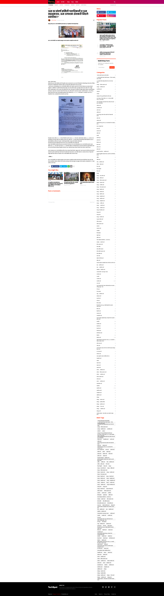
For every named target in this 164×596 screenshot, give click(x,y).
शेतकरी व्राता (106, 330)
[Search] (114, 2)
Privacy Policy (107, 594)
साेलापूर (68, 1)
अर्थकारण (106, 91)
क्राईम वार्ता (106, 139)
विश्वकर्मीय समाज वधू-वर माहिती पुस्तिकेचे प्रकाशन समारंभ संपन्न (106, 306)
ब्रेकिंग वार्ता (106, 237)
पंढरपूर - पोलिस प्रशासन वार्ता (106, 180)
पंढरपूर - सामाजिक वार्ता (106, 198)
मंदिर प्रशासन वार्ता (106, 244)
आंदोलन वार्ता (106, 105)
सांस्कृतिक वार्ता (106, 392)
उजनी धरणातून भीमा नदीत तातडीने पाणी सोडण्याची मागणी (106, 115)
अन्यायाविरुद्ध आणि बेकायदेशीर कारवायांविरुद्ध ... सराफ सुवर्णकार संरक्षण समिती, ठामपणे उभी (107, 46)
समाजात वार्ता (106, 353)
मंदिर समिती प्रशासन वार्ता (106, 251)
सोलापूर (106, 397)
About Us (100, 594)
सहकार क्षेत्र (106, 362)
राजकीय (106, 276)
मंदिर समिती (106, 246)
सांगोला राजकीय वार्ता (106, 376)
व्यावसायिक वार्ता (106, 315)
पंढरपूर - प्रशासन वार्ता (106, 182)
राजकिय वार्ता (106, 274)
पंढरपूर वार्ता (106, 212)
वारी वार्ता (106, 300)
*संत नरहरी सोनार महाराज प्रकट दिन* (87, 183)
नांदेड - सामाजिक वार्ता (106, 161)
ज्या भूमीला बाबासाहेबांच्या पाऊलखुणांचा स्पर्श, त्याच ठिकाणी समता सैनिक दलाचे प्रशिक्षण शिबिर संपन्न (55, 184)
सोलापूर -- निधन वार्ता (106, 406)
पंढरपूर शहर (106, 214)
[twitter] (106, 587)
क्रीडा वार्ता (106, 149)
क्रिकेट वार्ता (106, 142)
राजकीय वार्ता (106, 278)
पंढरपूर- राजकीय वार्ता (106, 216)
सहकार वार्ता (106, 365)
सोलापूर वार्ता (106, 410)
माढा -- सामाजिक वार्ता (106, 267)
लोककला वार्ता (106, 295)
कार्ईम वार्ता (106, 133)
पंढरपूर (72, 1)
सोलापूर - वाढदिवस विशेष (106, 401)
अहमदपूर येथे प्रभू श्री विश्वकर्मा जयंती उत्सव (106, 96)
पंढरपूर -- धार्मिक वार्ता (106, 203)
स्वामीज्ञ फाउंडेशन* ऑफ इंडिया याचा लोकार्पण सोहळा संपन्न (106, 414)
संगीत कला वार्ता (106, 343)
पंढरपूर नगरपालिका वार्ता (106, 209)
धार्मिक (106, 157)
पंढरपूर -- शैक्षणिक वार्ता (106, 207)
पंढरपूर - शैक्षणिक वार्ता (106, 193)
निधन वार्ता (106, 166)
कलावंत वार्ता (106, 130)
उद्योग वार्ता (106, 118)
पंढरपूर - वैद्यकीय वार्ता (106, 189)
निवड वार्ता (106, 171)
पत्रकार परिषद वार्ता (106, 219)
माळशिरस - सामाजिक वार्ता (106, 269)
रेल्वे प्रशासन (106, 291)
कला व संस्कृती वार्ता (106, 126)
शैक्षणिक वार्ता (106, 337)
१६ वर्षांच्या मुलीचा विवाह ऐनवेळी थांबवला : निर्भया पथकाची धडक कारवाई (106, 78)
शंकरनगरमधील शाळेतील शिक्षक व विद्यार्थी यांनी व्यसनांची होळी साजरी (106, 318)
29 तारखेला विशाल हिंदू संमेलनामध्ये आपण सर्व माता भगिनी (106, 81)
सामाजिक (106, 385)
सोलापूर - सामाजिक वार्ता (106, 404)
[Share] (94, 20)
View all (93, 170)
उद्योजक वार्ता (106, 120)
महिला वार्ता (106, 260)
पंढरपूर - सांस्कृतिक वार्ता (106, 200)
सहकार (106, 360)
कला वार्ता (106, 128)
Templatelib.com (64, 594)
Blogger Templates (57, 594)
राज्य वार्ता (106, 283)
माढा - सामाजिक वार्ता (106, 264)
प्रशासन (106, 226)
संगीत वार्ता (106, 345)
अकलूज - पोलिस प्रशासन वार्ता (106, 84)
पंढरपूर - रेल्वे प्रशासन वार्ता (106, 187)
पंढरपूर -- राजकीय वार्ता (106, 205)
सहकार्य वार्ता (106, 367)
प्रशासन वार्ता (106, 228)
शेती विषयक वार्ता (106, 332)
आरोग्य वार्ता (106, 109)
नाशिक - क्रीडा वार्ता (106, 164)
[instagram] (115, 587)
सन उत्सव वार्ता (106, 351)
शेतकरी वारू (106, 325)
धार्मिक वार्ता (106, 159)
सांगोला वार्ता (106, 378)
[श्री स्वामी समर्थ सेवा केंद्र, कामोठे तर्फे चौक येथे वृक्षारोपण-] (71, 176)
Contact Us (113, 594)
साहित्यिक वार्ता (106, 394)
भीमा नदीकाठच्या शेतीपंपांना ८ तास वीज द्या (106, 239)
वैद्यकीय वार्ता (106, 310)
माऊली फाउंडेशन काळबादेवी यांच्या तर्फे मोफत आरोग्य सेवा (106, 262)
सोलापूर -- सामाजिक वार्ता (106, 408)
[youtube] (109, 587)
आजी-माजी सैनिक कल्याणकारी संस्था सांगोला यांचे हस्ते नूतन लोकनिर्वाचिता (106, 102)
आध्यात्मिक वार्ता (106, 107)
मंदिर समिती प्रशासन (106, 248)
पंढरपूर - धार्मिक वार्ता (106, 177)
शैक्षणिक (106, 335)
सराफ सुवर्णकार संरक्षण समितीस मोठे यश (106, 356)
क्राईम (106, 135)
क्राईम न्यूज (106, 137)
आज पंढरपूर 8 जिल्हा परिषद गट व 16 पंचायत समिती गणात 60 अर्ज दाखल (106, 99)
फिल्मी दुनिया (106, 232)
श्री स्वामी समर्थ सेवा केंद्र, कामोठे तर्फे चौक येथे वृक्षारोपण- (71, 183)
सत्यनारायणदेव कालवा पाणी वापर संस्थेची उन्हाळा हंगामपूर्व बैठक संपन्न (106, 348)
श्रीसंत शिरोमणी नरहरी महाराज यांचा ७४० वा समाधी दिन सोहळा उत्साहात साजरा (106, 340)
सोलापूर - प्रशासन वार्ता (106, 399)
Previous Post (51, 202)
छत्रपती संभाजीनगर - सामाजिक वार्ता (106, 151)
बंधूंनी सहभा (106, 235)
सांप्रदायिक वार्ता (106, 383)
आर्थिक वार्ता (106, 112)
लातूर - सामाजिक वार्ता (106, 293)
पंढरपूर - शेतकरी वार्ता (106, 191)
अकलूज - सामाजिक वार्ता (106, 86)
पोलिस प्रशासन (106, 221)
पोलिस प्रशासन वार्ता (106, 223)
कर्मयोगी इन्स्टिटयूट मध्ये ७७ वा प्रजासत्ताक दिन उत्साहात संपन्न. (106, 123)
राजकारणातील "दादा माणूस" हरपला (106, 271)
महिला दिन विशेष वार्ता (106, 258)
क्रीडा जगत (106, 146)
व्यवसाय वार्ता (106, 313)
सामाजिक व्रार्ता (106, 390)
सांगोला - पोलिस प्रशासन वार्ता (106, 372)
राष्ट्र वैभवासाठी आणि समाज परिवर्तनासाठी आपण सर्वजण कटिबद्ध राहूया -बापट (106, 286)
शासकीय (106, 321)
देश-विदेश (62, 1)
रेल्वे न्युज (106, 289)
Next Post (92, 202)
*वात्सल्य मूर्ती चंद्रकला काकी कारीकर (106, 75)
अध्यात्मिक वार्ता (106, 89)
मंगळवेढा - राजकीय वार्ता (106, 242)
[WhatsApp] (68, 166)
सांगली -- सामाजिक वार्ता (106, 369)
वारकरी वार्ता (106, 298)
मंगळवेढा (76, 1)
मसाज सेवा (106, 255)
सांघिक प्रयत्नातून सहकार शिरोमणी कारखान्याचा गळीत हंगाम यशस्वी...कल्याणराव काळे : (107, 53)
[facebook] (103, 587)
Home (58, 1)
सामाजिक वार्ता (106, 388)
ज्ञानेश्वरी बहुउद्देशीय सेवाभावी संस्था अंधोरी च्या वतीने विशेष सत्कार (106, 154)
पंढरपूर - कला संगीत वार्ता (106, 175)
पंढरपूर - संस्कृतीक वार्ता (106, 196)
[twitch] (112, 587)
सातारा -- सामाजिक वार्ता (106, 381)
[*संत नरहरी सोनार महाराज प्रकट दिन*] (87, 176)
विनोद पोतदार (106, 302)
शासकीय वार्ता (106, 323)
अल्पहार (106, 93)
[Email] (71, 166)
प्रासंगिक (106, 230)
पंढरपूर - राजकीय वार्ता (106, 184)
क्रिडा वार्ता (106, 144)
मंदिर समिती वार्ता (106, 253)
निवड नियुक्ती (106, 168)
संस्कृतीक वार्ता (106, 358)
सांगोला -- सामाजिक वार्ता (106, 374)
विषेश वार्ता (106, 308)
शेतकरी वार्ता (106, 328)
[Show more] (74, 166)
